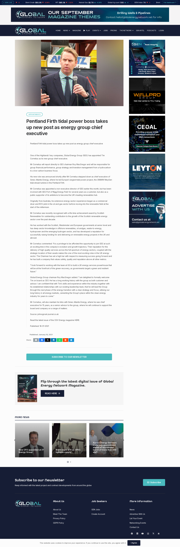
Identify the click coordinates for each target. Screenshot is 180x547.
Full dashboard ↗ (170, 2)
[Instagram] (148, 533)
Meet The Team (60, 514)
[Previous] (15, 440)
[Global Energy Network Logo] (30, 30)
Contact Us (134, 527)
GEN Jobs (95, 509)
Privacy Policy (59, 518)
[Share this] (42, 340)
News (132, 509)
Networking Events (138, 523)
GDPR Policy (58, 523)
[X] (153, 533)
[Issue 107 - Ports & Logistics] (27, 388)
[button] (69, 30)
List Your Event (136, 518)
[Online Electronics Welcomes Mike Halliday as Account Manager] (106, 440)
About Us (57, 509)
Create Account (98, 514)
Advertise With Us (137, 514)
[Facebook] (132, 533)
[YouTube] (142, 533)
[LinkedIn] (137, 533)
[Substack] (158, 533)
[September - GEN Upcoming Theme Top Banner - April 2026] (90, 21)
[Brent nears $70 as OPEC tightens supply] (32, 440)
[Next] (123, 440)
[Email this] (36, 340)
